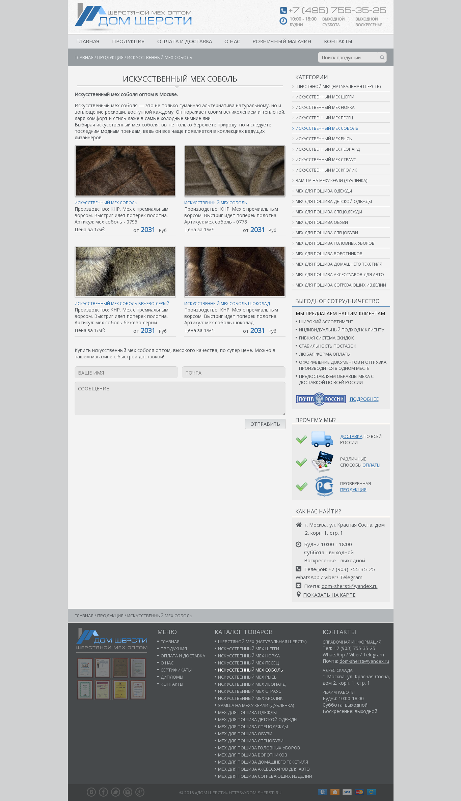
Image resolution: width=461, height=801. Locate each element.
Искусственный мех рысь (324, 139)
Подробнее (364, 399)
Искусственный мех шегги (325, 97)
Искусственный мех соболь (106, 203)
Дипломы (172, 677)
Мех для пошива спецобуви (327, 233)
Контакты (338, 41)
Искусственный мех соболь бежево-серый (122, 303)
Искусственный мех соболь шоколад (227, 303)
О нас (232, 41)
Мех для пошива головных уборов (335, 243)
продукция (353, 489)
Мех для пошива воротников (329, 254)
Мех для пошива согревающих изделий (341, 285)
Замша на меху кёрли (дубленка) (331, 180)
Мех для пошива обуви (322, 222)
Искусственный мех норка (325, 107)
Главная (88, 41)
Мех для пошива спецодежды (329, 212)
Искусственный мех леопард (328, 149)
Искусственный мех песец (324, 118)
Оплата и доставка (184, 41)
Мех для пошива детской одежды (334, 201)
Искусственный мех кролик (326, 170)
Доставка (351, 436)
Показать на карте (329, 594)
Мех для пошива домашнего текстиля (339, 264)
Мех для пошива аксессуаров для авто (340, 274)
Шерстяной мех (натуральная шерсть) (338, 86)
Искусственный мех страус (326, 159)
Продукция (128, 41)
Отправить (265, 424)
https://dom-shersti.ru (255, 793)
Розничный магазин (281, 41)
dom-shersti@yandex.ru (350, 586)
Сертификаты (176, 670)
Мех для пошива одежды (324, 191)
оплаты (371, 465)
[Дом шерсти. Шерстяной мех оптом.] (133, 17)
